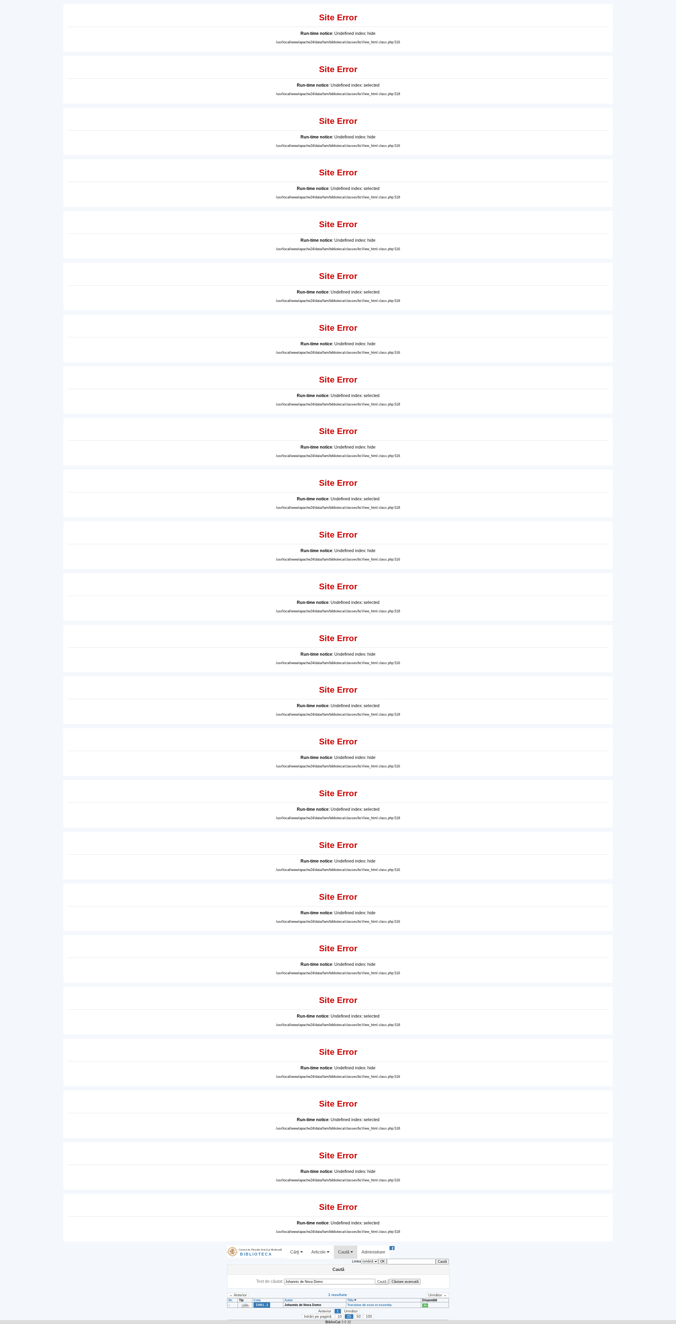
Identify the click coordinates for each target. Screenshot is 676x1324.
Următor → (437, 1295)
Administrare (373, 1252)
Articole (319, 1252)
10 (339, 1316)
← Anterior (238, 1295)
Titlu (350, 1300)
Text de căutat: (270, 1281)
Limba (356, 1261)
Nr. (230, 1300)
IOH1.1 (262, 1305)
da (425, 1305)
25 (349, 1316)
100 (369, 1316)
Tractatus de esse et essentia (369, 1305)
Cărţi (295, 1252)
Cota (257, 1300)
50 (358, 1316)
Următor (351, 1311)
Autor (288, 1300)
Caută (344, 1252)
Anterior (324, 1311)
